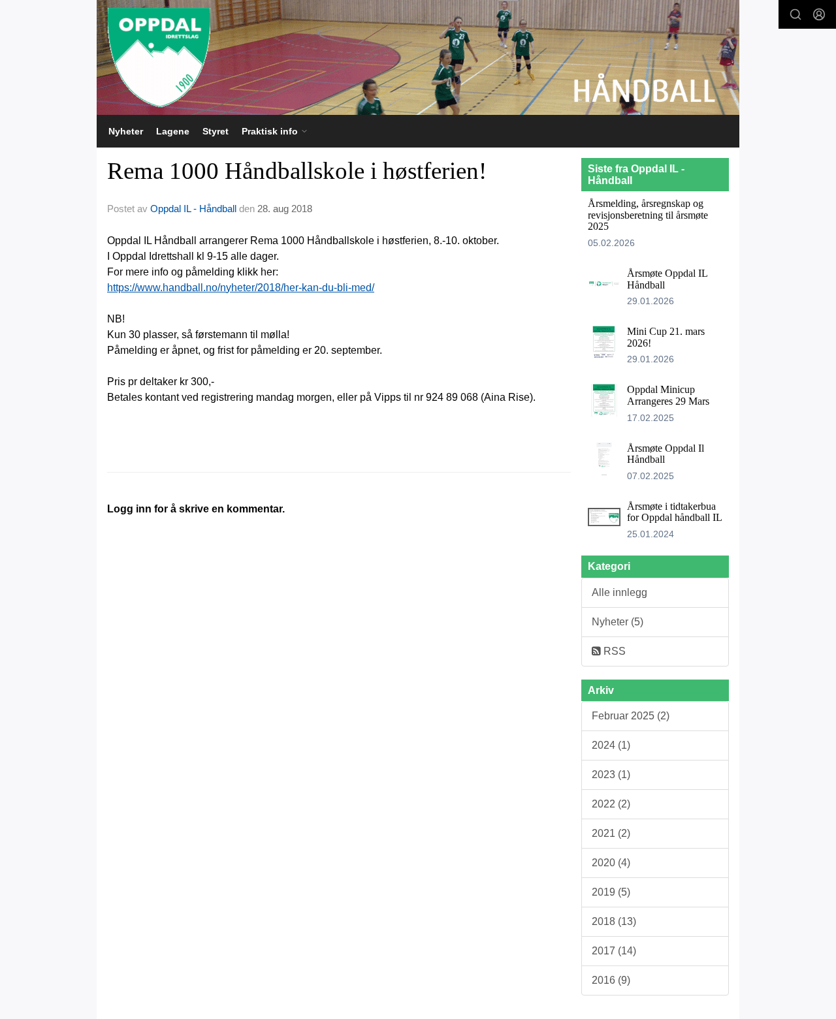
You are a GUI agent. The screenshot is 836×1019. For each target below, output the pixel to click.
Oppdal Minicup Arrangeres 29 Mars (668, 395)
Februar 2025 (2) (630, 715)
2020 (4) (611, 862)
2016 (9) (611, 980)
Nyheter (125, 131)
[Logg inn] (819, 14)
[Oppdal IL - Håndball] (418, 57)
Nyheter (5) (617, 621)
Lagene (172, 131)
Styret (215, 131)
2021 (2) (611, 833)
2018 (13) (614, 921)
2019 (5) (611, 892)
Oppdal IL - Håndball (193, 208)
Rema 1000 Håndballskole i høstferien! (297, 170)
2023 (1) (611, 774)
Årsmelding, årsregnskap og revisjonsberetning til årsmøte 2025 (648, 215)
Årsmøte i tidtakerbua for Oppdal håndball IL (674, 512)
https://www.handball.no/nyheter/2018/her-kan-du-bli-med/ (240, 287)
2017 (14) (614, 950)
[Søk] (795, 14)
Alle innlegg (619, 592)
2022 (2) (611, 803)
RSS (613, 651)
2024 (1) (611, 745)
